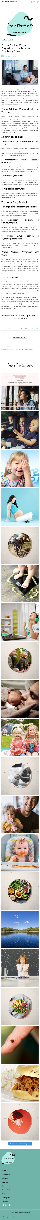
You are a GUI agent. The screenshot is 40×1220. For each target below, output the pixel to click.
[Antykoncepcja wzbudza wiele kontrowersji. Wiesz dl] (20, 1121)
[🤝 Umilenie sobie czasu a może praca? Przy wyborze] (20, 622)
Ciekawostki (6, 1174)
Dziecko (5, 1178)
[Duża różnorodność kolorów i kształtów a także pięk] (20, 468)
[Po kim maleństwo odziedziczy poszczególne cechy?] (20, 699)
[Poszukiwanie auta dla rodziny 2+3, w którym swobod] (20, 430)
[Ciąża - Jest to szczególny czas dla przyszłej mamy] (20, 507)
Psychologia (6, 1190)
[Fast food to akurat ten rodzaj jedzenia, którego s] (20, 1083)
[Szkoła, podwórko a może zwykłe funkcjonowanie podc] (20, 968)
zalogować (11, 350)
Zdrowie (5, 1202)
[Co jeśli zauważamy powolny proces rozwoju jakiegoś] (20, 583)
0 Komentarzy (5, 328)
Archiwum (5, 2)
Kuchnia (5, 1182)
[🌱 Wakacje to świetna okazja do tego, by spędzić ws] (20, 737)
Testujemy (6, 1198)
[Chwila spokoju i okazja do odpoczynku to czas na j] (20, 929)
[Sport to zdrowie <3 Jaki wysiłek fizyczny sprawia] (20, 545)
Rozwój (10, 39)
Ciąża (4, 1170)
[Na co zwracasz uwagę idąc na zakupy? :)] (20, 891)
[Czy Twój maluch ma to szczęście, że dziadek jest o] (20, 660)
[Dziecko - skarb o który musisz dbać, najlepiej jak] (20, 776)
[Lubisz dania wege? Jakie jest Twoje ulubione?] (20, 1006)
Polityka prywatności (7, 1217)
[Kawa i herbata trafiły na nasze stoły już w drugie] (20, 391)
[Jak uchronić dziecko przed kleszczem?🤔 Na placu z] (20, 1045)
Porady (4, 39)
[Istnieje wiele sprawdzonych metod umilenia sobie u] (20, 814)
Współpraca (14, 2)
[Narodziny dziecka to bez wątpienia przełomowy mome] (20, 852)
